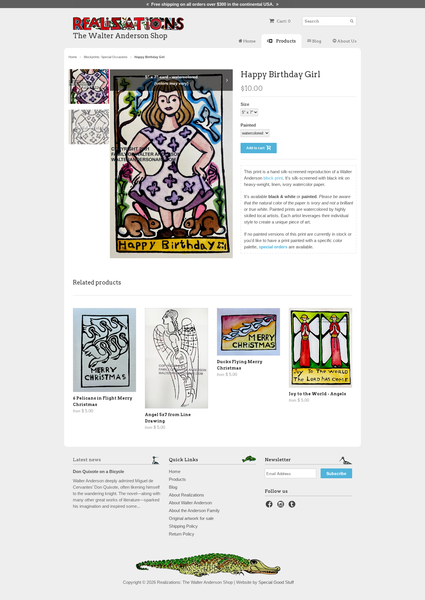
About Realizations (186, 494)
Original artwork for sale (191, 518)
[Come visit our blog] (293, 506)
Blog (316, 41)
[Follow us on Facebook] (270, 506)
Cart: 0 (283, 21)
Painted (248, 125)
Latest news (87, 459)
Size (245, 104)
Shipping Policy (183, 526)
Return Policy (181, 533)
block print (273, 178)
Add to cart (256, 148)
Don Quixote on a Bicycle (98, 471)
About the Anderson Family (194, 510)
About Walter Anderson (190, 502)
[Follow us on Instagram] (281, 506)
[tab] (92, 86)
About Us (346, 41)
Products (285, 41)
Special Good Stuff (276, 582)
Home (249, 41)
